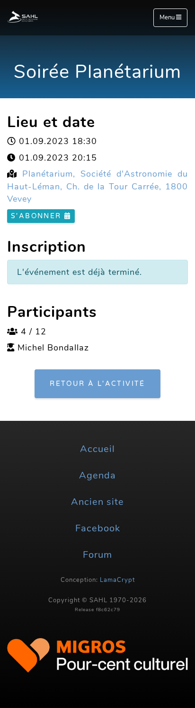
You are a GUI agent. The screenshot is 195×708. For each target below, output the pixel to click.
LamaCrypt (117, 580)
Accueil (97, 449)
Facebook (97, 528)
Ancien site (97, 501)
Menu (168, 17)
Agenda (97, 475)
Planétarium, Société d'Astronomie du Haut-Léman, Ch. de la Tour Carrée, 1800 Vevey (97, 186)
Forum (97, 554)
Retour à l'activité (97, 384)
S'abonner (37, 216)
